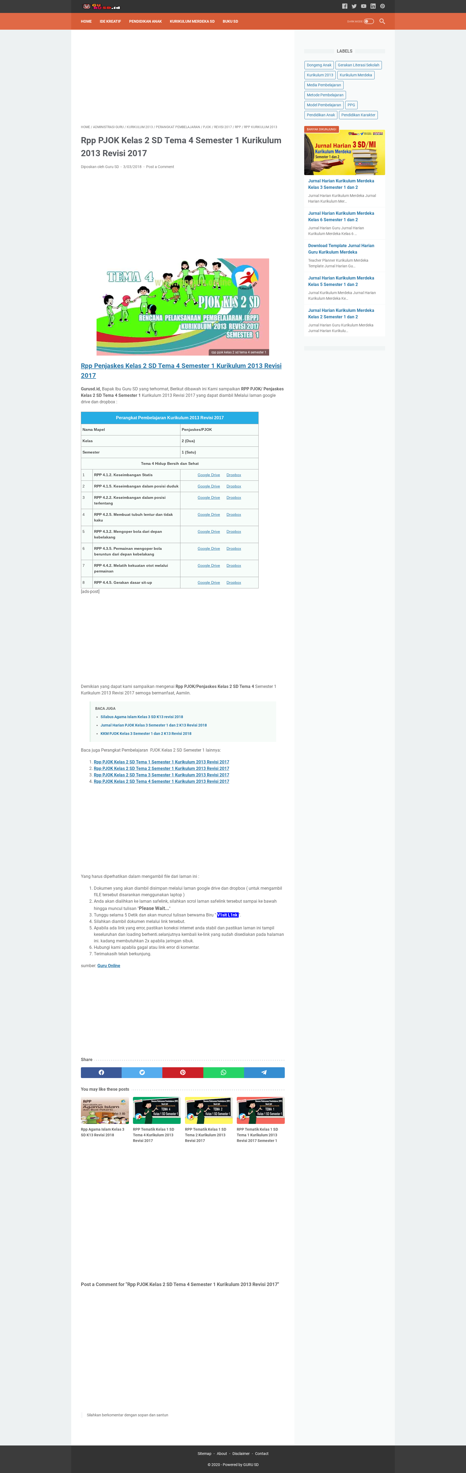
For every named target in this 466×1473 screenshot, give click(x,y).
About (222, 1453)
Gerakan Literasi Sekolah (358, 65)
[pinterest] (182, 1072)
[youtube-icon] (363, 6)
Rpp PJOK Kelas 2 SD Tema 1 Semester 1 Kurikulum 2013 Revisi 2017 (161, 762)
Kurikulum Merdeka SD (192, 21)
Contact (262, 1453)
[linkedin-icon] (373, 6)
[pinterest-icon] (382, 6)
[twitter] (142, 1072)
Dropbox (234, 475)
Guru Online (108, 965)
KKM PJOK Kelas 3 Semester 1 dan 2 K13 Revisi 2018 (146, 733)
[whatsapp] (223, 1072)
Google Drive (209, 475)
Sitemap (204, 1453)
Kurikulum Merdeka (356, 75)
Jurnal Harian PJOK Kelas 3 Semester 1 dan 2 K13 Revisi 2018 (154, 725)
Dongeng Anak (319, 65)
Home (86, 21)
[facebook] (101, 1072)
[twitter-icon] (354, 6)
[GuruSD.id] (104, 6)
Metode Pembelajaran (325, 95)
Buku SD (230, 21)
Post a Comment (160, 167)
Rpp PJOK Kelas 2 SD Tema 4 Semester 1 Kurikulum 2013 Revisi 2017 (161, 781)
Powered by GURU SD (241, 1464)
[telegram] (264, 1072)
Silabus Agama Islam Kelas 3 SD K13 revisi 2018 (142, 717)
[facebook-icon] (344, 6)
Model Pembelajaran (324, 105)
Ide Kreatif (110, 21)
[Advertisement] (183, 77)
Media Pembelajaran (324, 85)
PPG (351, 105)
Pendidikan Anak (145, 21)
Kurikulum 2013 (320, 75)
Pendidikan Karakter (358, 115)
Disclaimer (241, 1453)
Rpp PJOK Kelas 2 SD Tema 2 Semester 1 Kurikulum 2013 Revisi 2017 (161, 768)
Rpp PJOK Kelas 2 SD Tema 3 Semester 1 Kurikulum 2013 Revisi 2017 (161, 775)
